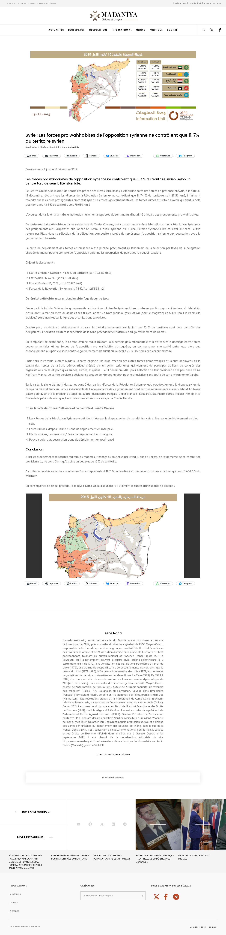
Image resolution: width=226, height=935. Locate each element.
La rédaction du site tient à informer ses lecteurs (197, 3)
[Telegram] (176, 896)
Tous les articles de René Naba (113, 754)
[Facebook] (218, 30)
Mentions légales (47, 3)
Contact (33, 3)
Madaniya (15, 893)
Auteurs (22, 3)
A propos (11, 3)
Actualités (73, 147)
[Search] (202, 30)
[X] (210, 30)
